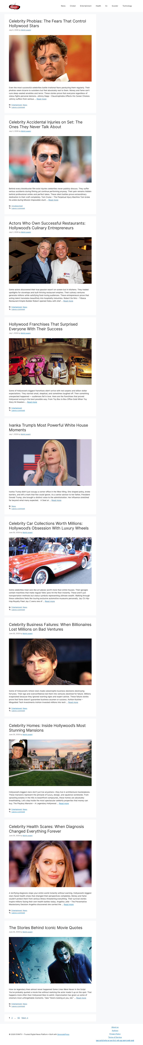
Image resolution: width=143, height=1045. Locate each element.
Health (98, 6)
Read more (41, 99)
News (63, 6)
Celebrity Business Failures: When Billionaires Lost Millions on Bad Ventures (50, 626)
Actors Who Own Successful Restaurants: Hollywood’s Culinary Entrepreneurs (47, 225)
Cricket (73, 6)
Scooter (115, 6)
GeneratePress (63, 1034)
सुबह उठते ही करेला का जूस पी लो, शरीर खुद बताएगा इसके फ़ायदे (115, 1041)
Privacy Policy (115, 1034)
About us (115, 1027)
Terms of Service (115, 1037)
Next (25, 1018)
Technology (127, 6)
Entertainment (85, 6)
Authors (115, 1030)
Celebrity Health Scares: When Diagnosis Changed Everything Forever (46, 828)
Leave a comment (18, 107)
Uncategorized (17, 206)
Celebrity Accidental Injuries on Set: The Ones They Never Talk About (45, 124)
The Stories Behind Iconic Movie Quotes (45, 927)
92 (18, 1018)
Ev (106, 6)
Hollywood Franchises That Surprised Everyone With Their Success (43, 326)
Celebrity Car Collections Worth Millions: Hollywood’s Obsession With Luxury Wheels (49, 525)
